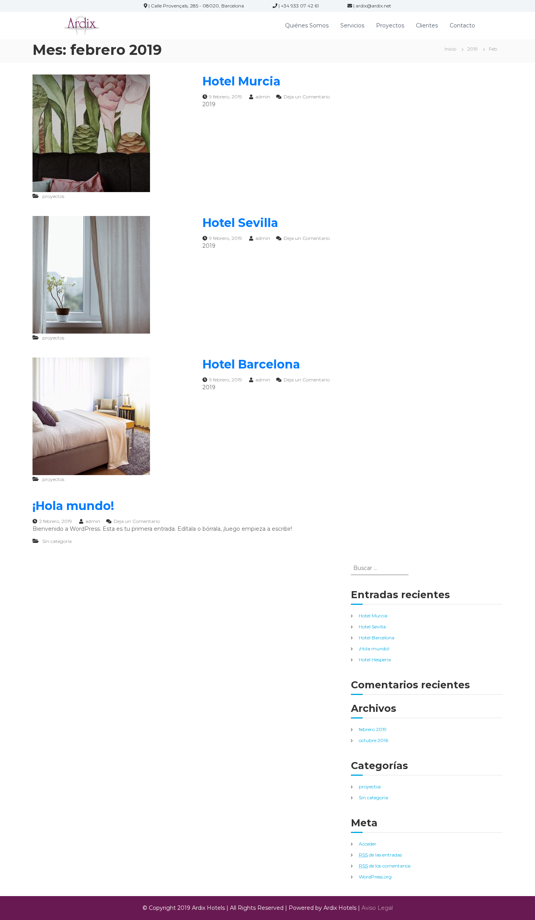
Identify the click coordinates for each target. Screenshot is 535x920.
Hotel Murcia (241, 81)
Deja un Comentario (307, 97)
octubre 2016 (373, 740)
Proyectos (390, 25)
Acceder (367, 844)
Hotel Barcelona (251, 364)
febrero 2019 (373, 729)
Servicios (352, 25)
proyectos (53, 196)
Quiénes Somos (307, 25)
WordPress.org (375, 877)
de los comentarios (384, 866)
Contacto (462, 25)
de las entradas (380, 855)
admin (262, 97)
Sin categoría (57, 541)
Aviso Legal (377, 907)
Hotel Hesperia (375, 659)
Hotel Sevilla (240, 223)
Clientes (427, 25)
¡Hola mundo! (73, 506)
